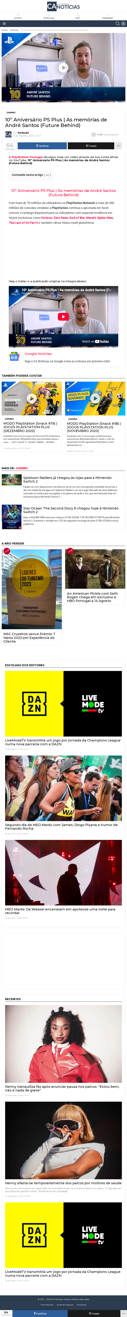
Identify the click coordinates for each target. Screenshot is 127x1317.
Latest (18, 18)
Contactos (81, 1304)
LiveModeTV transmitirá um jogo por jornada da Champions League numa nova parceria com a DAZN (63, 742)
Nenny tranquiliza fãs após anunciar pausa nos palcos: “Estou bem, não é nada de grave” (62, 1088)
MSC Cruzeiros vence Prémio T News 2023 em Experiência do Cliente (29, 637)
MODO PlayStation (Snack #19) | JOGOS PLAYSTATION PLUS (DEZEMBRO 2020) (30, 427)
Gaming (9, 419)
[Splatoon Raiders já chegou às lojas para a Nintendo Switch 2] (12, 480)
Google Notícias (38, 354)
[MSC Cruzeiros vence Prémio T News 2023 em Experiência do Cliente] (32, 589)
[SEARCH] (118, 23)
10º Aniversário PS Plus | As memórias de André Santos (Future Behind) (63, 192)
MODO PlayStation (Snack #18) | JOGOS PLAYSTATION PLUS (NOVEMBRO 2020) (94, 427)
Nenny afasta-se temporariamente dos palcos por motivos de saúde (63, 1183)
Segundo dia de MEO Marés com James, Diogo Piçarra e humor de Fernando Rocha (61, 826)
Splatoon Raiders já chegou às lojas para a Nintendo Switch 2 (67, 479)
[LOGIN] (123, 23)
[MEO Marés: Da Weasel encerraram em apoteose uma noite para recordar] (63, 872)
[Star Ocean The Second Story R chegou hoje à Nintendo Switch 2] (12, 517)
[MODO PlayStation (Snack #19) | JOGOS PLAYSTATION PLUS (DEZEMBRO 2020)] (32, 398)
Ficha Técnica (47, 1304)
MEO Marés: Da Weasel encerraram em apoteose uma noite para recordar (60, 911)
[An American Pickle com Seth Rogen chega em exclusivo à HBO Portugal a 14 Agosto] (95, 569)
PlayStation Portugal (27, 157)
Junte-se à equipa (65, 1304)
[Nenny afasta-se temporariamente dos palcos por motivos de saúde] (63, 1140)
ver (47, 175)
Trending (107, 18)
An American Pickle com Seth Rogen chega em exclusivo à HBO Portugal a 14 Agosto (92, 597)
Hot (78, 18)
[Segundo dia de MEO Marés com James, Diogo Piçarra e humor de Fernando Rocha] (63, 788)
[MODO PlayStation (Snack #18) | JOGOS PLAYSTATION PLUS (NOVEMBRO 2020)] (95, 398)
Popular (49, 18)
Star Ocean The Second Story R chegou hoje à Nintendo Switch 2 (71, 510)
